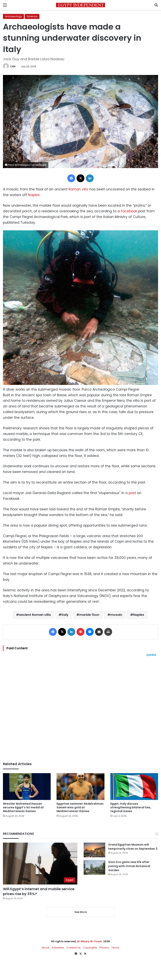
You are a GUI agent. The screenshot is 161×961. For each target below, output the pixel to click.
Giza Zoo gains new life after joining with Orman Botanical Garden (129, 866)
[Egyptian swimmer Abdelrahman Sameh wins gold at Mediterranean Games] (80, 786)
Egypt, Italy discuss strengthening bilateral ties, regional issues (130, 807)
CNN (13, 66)
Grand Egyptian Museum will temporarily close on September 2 (132, 847)
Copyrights (90, 947)
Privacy (104, 947)
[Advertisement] (80, 709)
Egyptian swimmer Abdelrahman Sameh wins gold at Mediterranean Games (80, 807)
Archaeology (13, 16)
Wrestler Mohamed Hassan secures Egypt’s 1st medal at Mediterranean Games (23, 807)
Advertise (58, 947)
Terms (115, 947)
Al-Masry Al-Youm (89, 941)
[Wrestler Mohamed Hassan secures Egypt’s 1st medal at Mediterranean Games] (27, 786)
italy (65, 614)
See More (80, 912)
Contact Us (73, 947)
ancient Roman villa (35, 614)
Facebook (129, 211)
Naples (34, 195)
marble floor (89, 614)
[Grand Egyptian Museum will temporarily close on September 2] (94, 850)
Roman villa (78, 189)
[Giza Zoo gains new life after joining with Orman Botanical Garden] (94, 867)
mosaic (116, 614)
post (132, 493)
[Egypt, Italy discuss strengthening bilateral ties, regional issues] (134, 786)
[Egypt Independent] (80, 5)
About (45, 947)
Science (32, 16)
